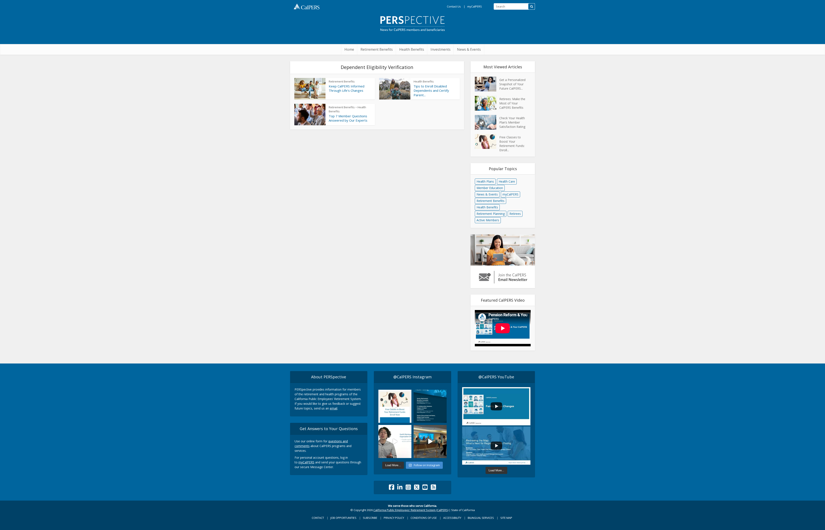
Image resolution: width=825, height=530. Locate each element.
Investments (441, 49)
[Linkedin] (400, 488)
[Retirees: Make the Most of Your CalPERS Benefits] (487, 103)
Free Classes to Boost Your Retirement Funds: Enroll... (512, 143)
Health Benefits (411, 49)
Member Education (490, 188)
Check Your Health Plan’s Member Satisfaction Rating (512, 122)
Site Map (506, 518)
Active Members (488, 220)
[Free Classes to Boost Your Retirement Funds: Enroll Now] (487, 141)
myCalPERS (474, 6)
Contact (318, 518)
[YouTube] (425, 488)
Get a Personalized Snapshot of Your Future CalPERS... (512, 84)
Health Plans (485, 181)
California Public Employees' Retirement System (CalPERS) (410, 510)
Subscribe (370, 518)
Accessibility (452, 518)
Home (349, 49)
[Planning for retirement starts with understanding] (394, 406)
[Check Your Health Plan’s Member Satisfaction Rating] (487, 122)
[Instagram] (408, 488)
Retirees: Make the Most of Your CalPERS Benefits (512, 103)
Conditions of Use (424, 518)
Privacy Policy (394, 518)
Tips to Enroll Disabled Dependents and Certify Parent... (431, 90)
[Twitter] (416, 488)
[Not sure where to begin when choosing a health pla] (394, 441)
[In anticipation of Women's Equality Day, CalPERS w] (430, 441)
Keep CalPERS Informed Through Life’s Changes (346, 88)
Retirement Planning (491, 214)
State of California (463, 510)
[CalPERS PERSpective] (412, 22)
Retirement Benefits (377, 49)
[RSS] (433, 488)
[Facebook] (391, 488)
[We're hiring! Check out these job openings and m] (430, 406)
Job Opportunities (343, 518)
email (333, 408)
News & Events (469, 49)
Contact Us (454, 6)
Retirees (515, 214)
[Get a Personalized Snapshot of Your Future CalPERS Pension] (487, 84)
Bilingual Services (481, 518)
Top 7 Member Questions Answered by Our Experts (348, 118)
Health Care (507, 181)
